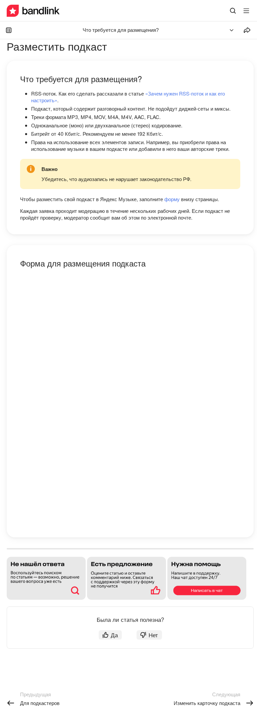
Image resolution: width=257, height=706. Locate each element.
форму (172, 198)
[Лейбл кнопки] (246, 10)
